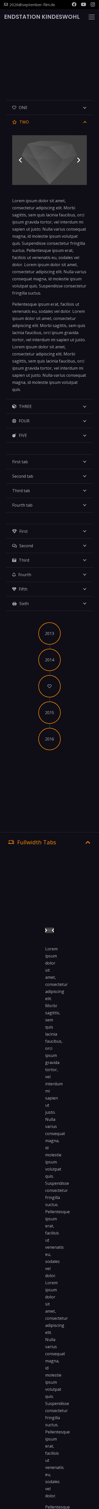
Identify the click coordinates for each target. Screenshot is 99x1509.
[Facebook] (74, 4)
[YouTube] (83, 4)
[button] (91, 17)
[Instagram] (93, 4)
